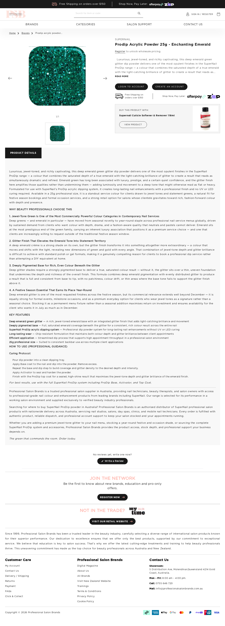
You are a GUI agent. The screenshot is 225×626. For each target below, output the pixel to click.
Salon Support (139, 24)
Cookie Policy (85, 601)
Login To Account (131, 87)
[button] (218, 14)
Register (120, 51)
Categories (85, 24)
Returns (10, 581)
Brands (32, 24)
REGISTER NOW (110, 497)
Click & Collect (14, 596)
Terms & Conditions (89, 591)
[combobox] (106, 13)
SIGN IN (195, 14)
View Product (133, 125)
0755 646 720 (164, 583)
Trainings (83, 586)
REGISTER (207, 14)
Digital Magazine (87, 566)
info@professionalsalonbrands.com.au (179, 589)
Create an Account (169, 87)
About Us (83, 571)
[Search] (139, 13)
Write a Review (116, 462)
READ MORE (121, 76)
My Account (12, 566)
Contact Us (193, 24)
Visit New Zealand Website (94, 581)
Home (12, 33)
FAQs (8, 591)
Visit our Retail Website (110, 521)
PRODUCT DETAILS (23, 153)
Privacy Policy (86, 596)
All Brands (83, 576)
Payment (10, 586)
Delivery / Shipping (17, 576)
